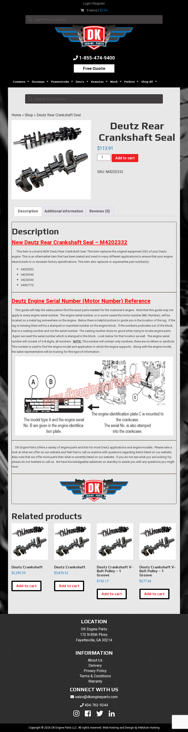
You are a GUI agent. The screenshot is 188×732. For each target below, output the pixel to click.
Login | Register (94, 3)
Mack (116, 83)
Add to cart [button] (26, 586)
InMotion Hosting (149, 727)
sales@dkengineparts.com (96, 697)
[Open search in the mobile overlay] (94, 19)
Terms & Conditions (95, 676)
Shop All (149, 83)
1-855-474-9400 (97, 58)
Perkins (132, 83)
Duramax (41, 83)
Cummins (21, 83)
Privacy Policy (95, 671)
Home (16, 115)
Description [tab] (28, 211)
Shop (29, 115)
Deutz (82, 83)
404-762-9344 (96, 705)
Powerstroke (62, 83)
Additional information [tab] (63, 211)
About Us (95, 660)
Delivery (95, 665)
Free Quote (94, 68)
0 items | (97, 10)
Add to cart (125, 158)
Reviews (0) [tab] (99, 211)
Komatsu (100, 83)
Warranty (95, 681)
